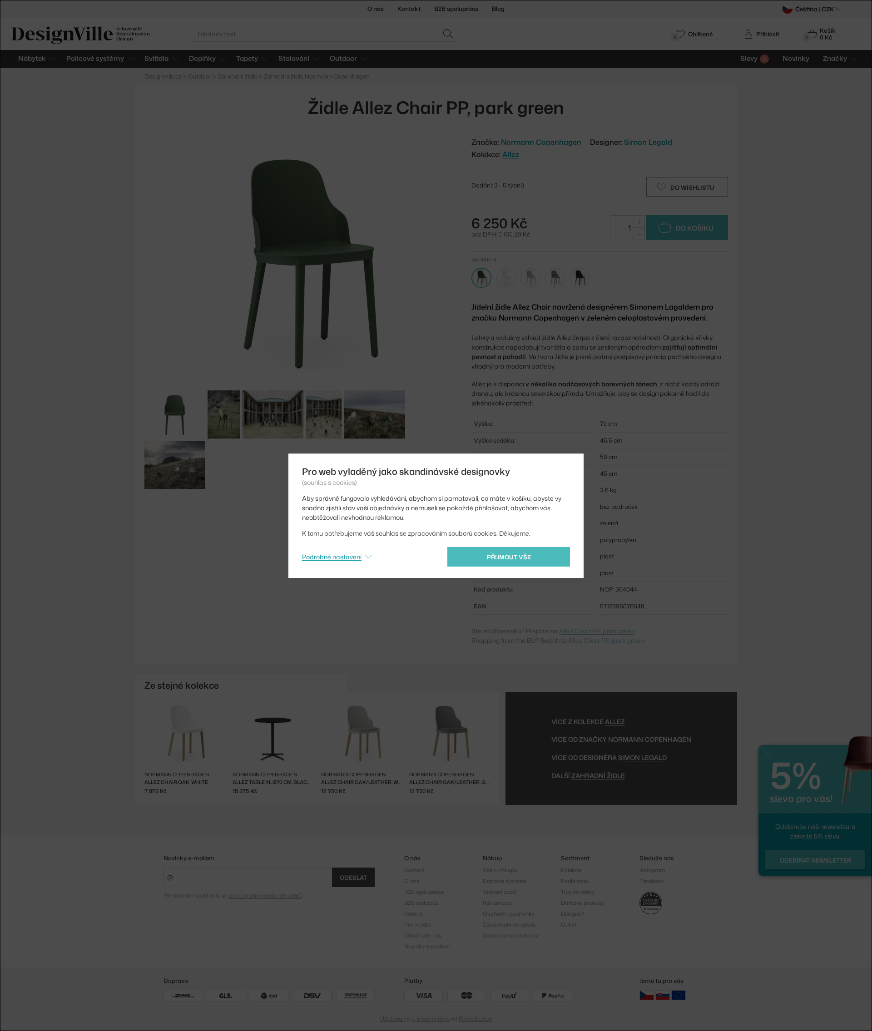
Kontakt (409, 9)
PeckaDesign (475, 1018)
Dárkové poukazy (583, 903)
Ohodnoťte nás (422, 935)
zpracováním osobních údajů (265, 895)
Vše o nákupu (500, 870)
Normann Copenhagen (649, 739)
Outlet (568, 924)
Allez (510, 154)
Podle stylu (574, 881)
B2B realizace (421, 903)
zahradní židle (598, 775)
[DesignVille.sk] (662, 995)
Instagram (652, 870)
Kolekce (571, 870)
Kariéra (413, 914)
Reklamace (497, 903)
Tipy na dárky (578, 892)
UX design (393, 1018)
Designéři (573, 914)
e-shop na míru (430, 1018)
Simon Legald (648, 142)
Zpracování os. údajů (509, 924)
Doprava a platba (504, 881)
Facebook (651, 881)
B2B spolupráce (456, 9)
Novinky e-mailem (189, 858)
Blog (498, 9)
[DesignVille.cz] (646, 995)
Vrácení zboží (500, 892)
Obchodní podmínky (509, 914)
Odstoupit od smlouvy (510, 935)
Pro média (417, 924)
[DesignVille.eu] (678, 995)
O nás (375, 9)
